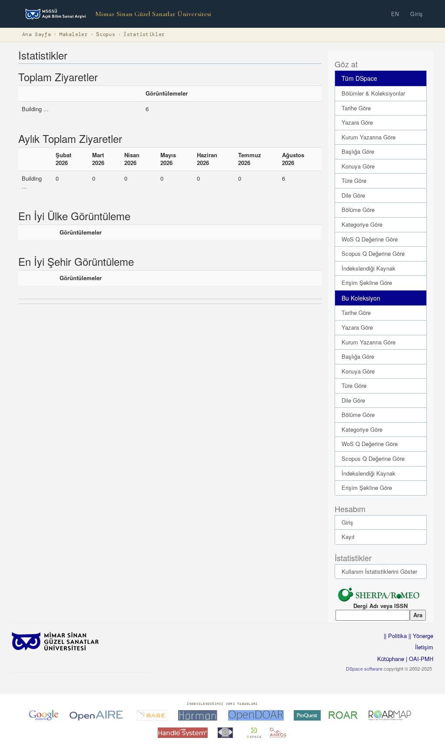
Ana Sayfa (36, 34)
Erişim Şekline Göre (367, 282)
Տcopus (105, 34)
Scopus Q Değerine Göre (373, 253)
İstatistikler (144, 34)
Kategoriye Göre (362, 224)
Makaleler (73, 34)
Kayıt (348, 536)
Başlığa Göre (358, 151)
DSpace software (364, 668)
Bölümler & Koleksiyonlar (373, 93)
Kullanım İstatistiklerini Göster (379, 571)
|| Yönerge (420, 636)
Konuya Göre (358, 166)
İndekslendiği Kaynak (368, 268)
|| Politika (395, 636)
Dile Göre (353, 195)
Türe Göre (354, 180)
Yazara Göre (357, 122)
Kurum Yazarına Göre (368, 137)
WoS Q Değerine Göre (370, 239)
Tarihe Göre (356, 108)
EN (395, 14)
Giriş (416, 14)
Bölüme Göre (358, 209)
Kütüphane (390, 659)
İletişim (424, 647)
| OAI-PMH (418, 659)
